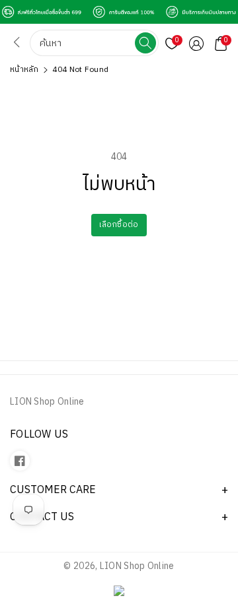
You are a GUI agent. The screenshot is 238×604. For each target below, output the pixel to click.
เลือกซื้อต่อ (118, 224)
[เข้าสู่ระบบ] (196, 43)
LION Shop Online (137, 566)
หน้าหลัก (24, 69)
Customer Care (53, 490)
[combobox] (83, 42)
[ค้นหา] (145, 42)
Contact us (42, 517)
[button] (220, 43)
